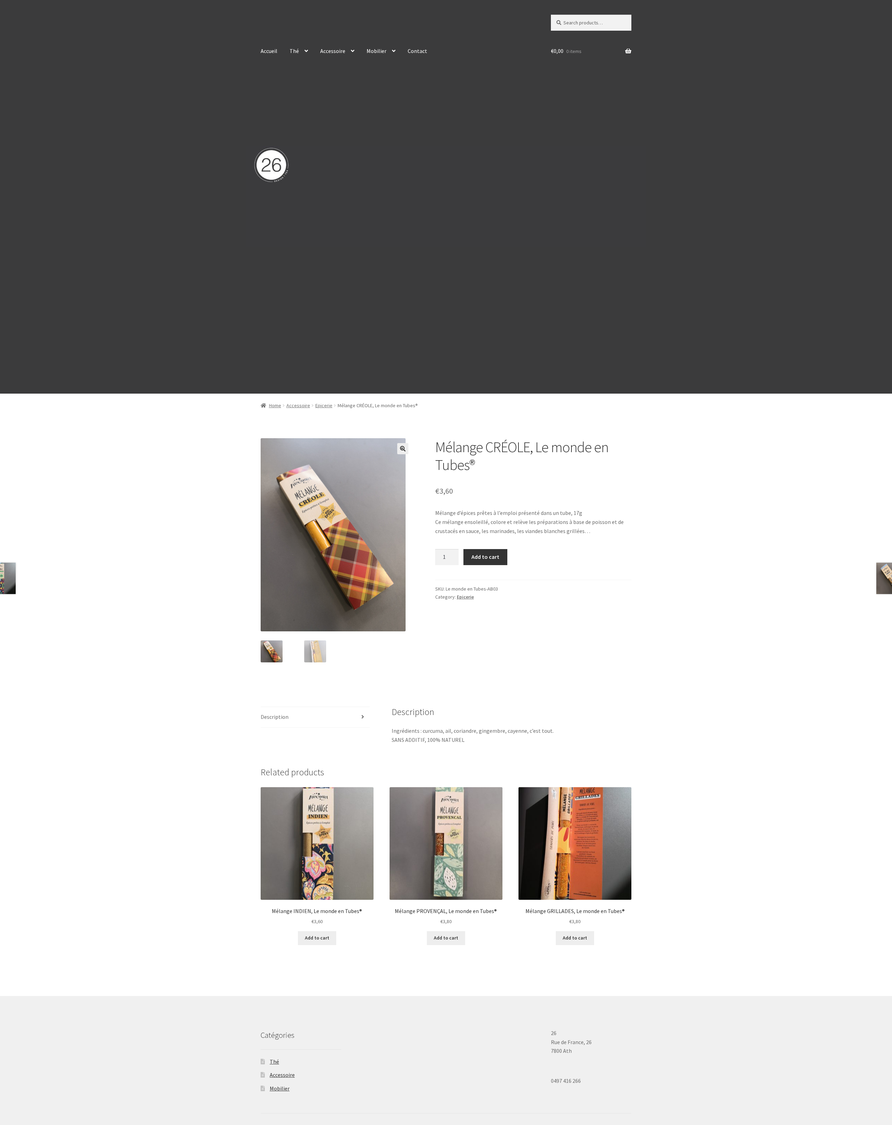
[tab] (315, 717)
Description (275, 716)
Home (275, 405)
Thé (294, 50)
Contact (417, 50)
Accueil (269, 50)
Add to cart (485, 556)
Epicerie (323, 405)
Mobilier (376, 50)
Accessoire (332, 50)
